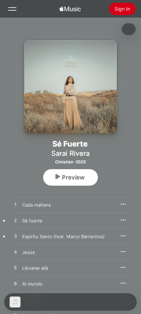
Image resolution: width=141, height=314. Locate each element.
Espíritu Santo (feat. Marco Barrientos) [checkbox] (63, 236)
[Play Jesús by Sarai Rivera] (15, 252)
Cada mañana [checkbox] (36, 205)
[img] (70, 9)
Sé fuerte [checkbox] (32, 220)
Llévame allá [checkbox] (35, 268)
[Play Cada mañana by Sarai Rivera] (15, 205)
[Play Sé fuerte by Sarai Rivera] (15, 221)
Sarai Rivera (70, 153)
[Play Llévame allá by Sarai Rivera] (15, 268)
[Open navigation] (12, 8)
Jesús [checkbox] (28, 252)
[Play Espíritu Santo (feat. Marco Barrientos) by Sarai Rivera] (15, 236)
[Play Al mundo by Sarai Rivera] (15, 284)
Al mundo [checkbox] (32, 284)
